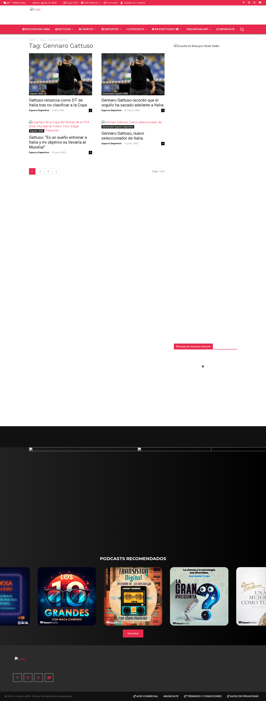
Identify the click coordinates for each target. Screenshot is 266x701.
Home (32, 40)
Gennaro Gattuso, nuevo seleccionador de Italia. (122, 136)
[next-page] (56, 171)
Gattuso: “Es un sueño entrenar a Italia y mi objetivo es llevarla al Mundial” (58, 142)
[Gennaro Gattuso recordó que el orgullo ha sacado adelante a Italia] (133, 74)
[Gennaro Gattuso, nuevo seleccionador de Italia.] (133, 124)
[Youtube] (260, 3)
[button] (242, 29)
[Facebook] (243, 3)
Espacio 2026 (36, 93)
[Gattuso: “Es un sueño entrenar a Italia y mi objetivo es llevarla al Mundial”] (60, 126)
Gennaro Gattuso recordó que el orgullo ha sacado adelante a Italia (132, 102)
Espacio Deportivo (39, 110)
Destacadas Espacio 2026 (115, 93)
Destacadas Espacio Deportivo (118, 126)
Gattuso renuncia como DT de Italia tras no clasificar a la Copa (58, 102)
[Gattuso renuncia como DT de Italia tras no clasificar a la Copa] (60, 74)
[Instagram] (249, 3)
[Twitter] (254, 3)
